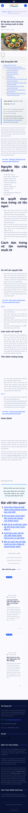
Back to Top (14, 810)
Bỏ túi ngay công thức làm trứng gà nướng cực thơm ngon (14, 518)
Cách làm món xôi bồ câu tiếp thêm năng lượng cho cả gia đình (14, 535)
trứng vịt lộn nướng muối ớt (14, 560)
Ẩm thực (10, 11)
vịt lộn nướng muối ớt (14, 563)
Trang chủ (4, 11)
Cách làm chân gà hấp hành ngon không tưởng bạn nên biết (15, 509)
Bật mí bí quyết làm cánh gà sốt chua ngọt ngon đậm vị (15, 526)
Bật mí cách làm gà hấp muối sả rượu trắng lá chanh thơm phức (15, 544)
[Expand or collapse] (2, 58)
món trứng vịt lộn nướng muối (14, 557)
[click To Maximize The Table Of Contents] (3, 54)
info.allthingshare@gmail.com (13, 719)
